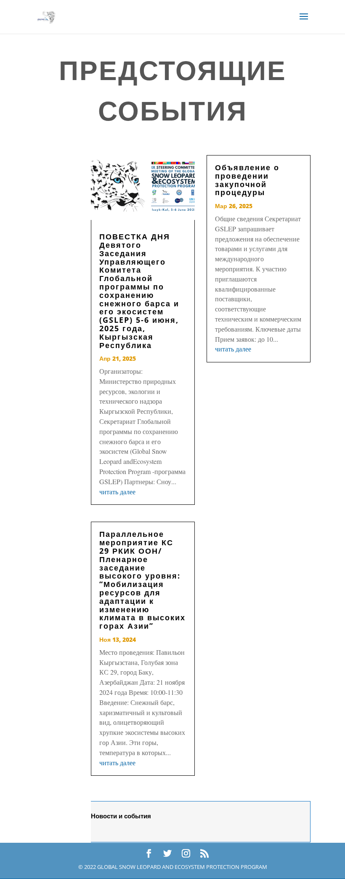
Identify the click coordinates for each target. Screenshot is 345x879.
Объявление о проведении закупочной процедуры (247, 179)
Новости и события (121, 816)
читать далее (117, 491)
